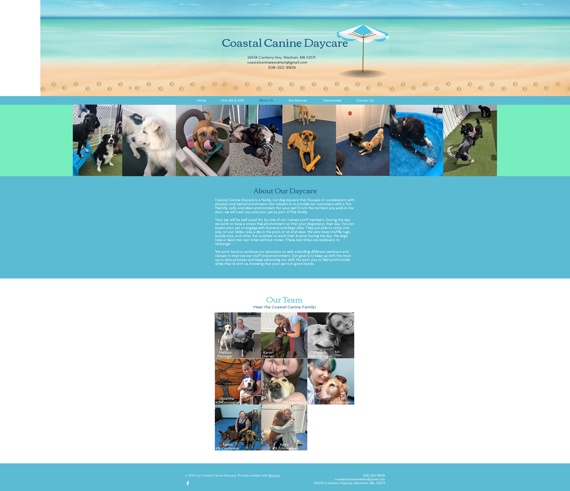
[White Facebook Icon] (188, 483)
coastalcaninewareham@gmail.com (277, 62)
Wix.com (274, 475)
